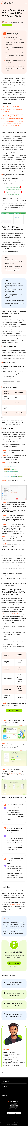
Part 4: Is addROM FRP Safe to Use (13, 118)
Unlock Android (7, 25)
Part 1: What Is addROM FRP (11, 106)
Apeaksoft (4, 1072)
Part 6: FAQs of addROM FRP (11, 125)
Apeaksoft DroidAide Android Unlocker (13, 614)
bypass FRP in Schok (15, 773)
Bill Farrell (7, 22)
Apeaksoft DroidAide (14, 904)
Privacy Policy (14, 1124)
